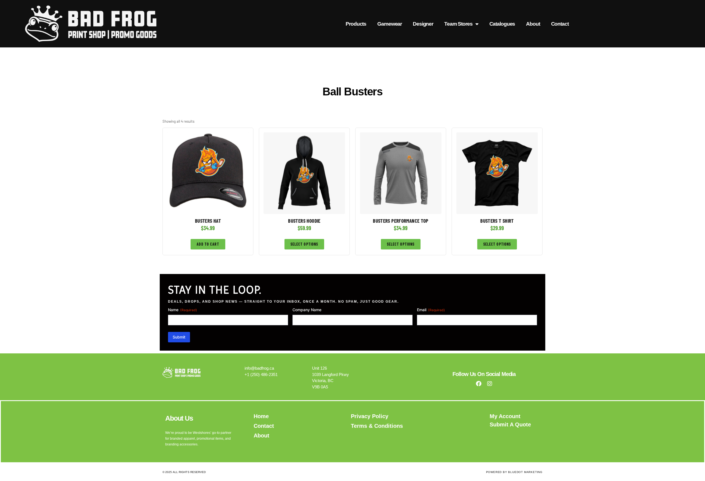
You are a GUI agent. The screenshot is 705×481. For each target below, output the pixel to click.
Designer (423, 24)
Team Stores (458, 24)
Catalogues (502, 24)
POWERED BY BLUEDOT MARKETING (514, 472)
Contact (560, 24)
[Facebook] (478, 383)
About (533, 24)
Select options (304, 244)
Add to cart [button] (208, 244)
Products (356, 24)
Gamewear (389, 24)
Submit (179, 337)
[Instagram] (489, 383)
